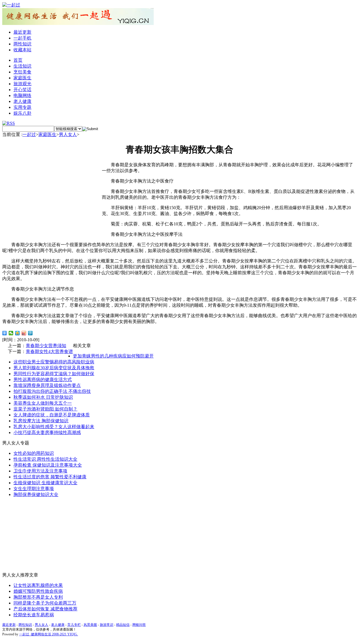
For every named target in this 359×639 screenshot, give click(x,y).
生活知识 (22, 66)
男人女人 (68, 134)
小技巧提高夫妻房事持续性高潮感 (47, 432)
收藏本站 (22, 49)
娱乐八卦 (22, 113)
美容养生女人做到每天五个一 (42, 403)
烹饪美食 (22, 72)
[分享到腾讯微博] (30, 333)
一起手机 (22, 38)
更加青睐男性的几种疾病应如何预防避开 (113, 356)
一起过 (29, 134)
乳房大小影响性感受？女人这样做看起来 (53, 426)
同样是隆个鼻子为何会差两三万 (44, 603)
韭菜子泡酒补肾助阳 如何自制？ (45, 409)
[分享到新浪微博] (24, 333)
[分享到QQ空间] (17, 333)
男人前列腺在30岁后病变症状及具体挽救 (53, 367)
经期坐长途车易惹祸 (33, 614)
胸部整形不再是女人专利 (38, 597)
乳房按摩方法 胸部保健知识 (40, 420)
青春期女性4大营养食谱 (49, 351)
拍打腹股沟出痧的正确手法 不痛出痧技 (52, 391)
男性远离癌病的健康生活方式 (42, 379)
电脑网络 (22, 95)
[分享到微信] (11, 333)
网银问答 (139, 625)
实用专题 (22, 107)
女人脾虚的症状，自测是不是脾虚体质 (51, 414)
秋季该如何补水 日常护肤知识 (43, 397)
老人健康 (22, 101)
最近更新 (22, 32)
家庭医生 (22, 77)
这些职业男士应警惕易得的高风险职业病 (53, 361)
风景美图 (90, 625)
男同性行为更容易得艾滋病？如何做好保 (53, 373)
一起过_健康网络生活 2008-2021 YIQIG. (48, 634)
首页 (17, 60)
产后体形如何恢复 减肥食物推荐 (45, 608)
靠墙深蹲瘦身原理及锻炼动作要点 (47, 385)
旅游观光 (22, 83)
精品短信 (123, 625)
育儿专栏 (74, 625)
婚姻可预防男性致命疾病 (38, 591)
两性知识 (22, 43)
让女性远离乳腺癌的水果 (38, 585)
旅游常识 (106, 625)
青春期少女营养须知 (46, 345)
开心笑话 (22, 89)
